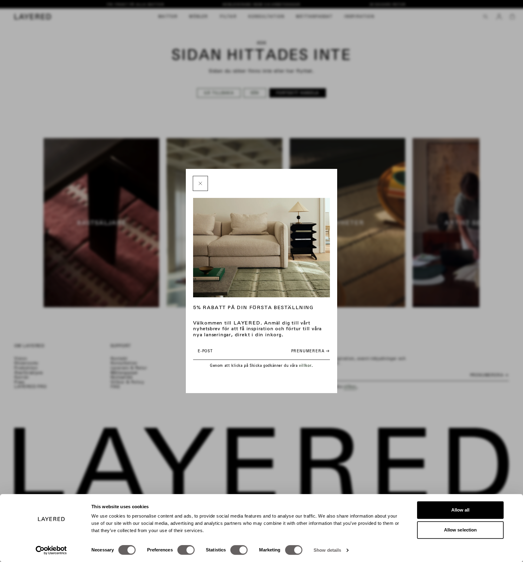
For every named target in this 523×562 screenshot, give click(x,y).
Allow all (460, 509)
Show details (327, 550)
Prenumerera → (310, 351)
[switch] (186, 550)
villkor (305, 365)
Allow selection (460, 529)
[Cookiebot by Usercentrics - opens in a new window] (51, 550)
